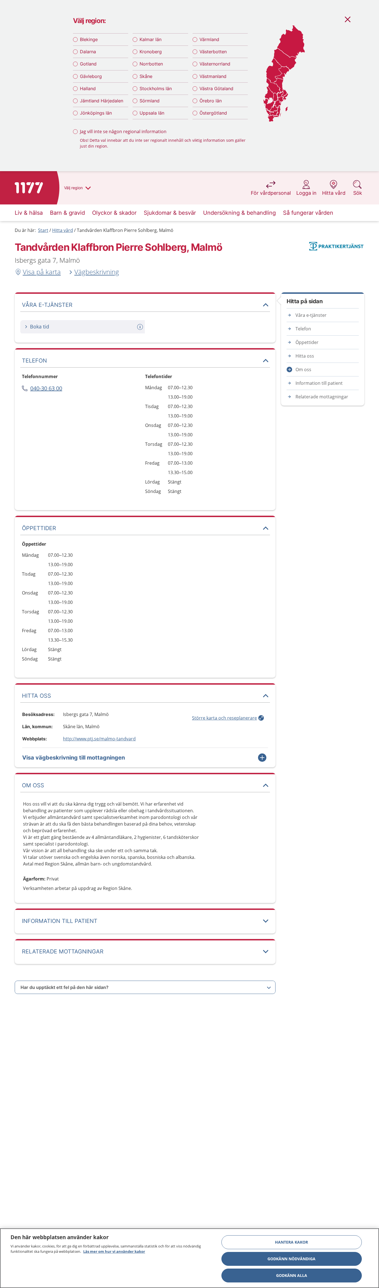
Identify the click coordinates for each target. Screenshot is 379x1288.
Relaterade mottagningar (321, 397)
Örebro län (210, 100)
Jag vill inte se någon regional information (123, 131)
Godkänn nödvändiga (291, 1258)
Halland (88, 88)
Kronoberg (151, 51)
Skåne (146, 76)
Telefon (303, 329)
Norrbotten (151, 64)
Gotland (88, 64)
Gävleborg (91, 76)
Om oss (303, 369)
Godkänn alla (291, 1275)
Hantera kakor (291, 1242)
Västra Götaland (216, 88)
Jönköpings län (96, 113)
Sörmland (150, 100)
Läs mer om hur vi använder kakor (114, 1251)
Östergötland (213, 113)
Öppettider (307, 342)
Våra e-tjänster (311, 315)
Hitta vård (62, 230)
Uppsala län (152, 113)
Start (43, 230)
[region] (189, 1258)
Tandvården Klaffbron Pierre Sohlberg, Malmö (125, 230)
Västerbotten (213, 51)
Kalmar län (150, 39)
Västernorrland (214, 64)
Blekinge (89, 39)
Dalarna (88, 51)
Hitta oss (304, 356)
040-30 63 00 (46, 388)
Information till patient (319, 383)
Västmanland (212, 76)
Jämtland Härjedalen (101, 100)
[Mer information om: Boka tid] (141, 327)
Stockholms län (156, 88)
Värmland (209, 39)
